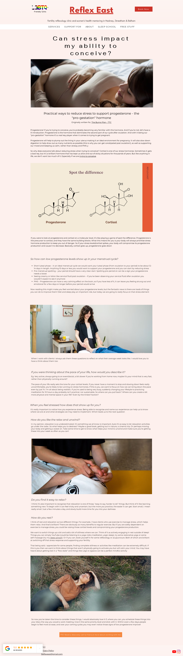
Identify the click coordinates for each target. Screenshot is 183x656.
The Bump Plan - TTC (101, 122)
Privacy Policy (47, 650)
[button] (54, 26)
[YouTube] (174, 652)
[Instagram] (179, 652)
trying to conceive (88, 156)
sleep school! (56, 537)
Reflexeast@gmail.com (52, 654)
